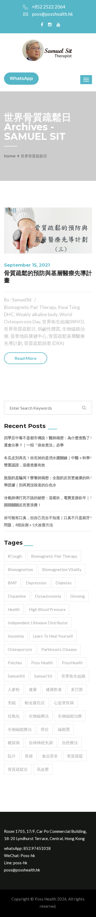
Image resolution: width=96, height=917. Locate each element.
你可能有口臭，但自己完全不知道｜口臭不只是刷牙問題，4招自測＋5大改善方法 (47, 521)
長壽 (29, 755)
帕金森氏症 (35, 702)
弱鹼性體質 (49, 329)
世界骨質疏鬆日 (34, 156)
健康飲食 (54, 689)
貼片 (12, 755)
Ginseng (77, 596)
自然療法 (70, 742)
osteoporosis (20, 649)
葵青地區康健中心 (28, 336)
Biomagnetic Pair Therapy (30, 307)
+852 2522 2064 (48, 7)
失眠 (12, 702)
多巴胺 (77, 689)
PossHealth (72, 662)
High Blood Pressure (47, 609)
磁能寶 (64, 729)
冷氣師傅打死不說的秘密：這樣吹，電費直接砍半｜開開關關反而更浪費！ (47, 501)
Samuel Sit (43, 676)
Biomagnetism (20, 569)
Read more (26, 358)
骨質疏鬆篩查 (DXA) (44, 343)
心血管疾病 (64, 702)
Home (9, 156)
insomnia (16, 636)
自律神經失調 (41, 742)
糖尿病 (14, 742)
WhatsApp (21, 78)
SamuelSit (16, 676)
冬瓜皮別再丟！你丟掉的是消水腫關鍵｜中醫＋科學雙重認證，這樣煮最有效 (47, 461)
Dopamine (17, 596)
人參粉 (14, 689)
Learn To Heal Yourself (53, 636)
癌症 (45, 729)
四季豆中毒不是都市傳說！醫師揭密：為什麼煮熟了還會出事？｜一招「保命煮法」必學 (47, 441)
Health (14, 609)
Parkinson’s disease (59, 649)
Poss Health (42, 662)
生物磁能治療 (70, 716)
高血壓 (43, 769)
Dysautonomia (48, 596)
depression (36, 582)
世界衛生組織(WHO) (63, 321)
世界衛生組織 (73, 676)
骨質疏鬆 (75, 755)
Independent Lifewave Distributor (38, 622)
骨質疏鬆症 (18, 769)
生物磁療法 (39, 716)
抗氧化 (14, 716)
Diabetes (63, 582)
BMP (12, 582)
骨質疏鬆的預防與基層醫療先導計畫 (48, 277)
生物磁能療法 (20, 729)
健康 (33, 689)
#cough (15, 556)
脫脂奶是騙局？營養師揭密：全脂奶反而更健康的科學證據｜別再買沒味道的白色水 (47, 481)
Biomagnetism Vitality (62, 569)
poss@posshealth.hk (52, 14)
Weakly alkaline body (37, 314)
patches (15, 662)
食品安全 (50, 755)
